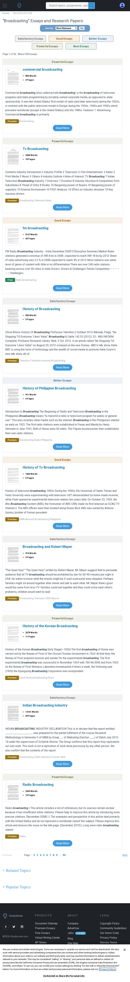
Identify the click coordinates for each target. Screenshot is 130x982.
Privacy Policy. (108, 969)
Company (73, 923)
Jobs (71, 933)
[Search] (91, 5)
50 (64, 855)
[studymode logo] (19, 7)
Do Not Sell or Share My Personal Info (63, 976)
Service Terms (108, 942)
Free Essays (42, 933)
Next (125, 855)
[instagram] (22, 928)
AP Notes (41, 942)
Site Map (73, 943)
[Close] (124, 950)
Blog (70, 938)
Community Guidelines (113, 928)
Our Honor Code (109, 933)
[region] (65, 963)
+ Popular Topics (16, 887)
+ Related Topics (16, 870)
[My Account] (123, 5)
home (6, 13)
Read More (62, 128)
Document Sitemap (46, 923)
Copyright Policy (110, 923)
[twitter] (15, 928)
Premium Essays (45, 928)
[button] (5, 4)
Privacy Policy (108, 937)
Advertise (73, 928)
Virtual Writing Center (47, 937)
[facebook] (7, 928)
